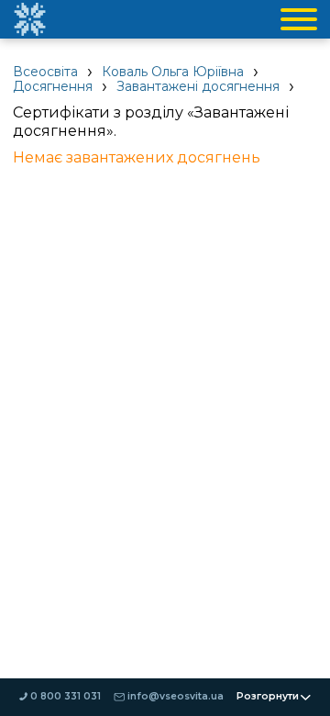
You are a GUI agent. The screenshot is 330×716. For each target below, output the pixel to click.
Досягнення (53, 86)
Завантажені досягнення (198, 86)
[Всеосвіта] (29, 19)
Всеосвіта (45, 71)
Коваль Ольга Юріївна (173, 71)
